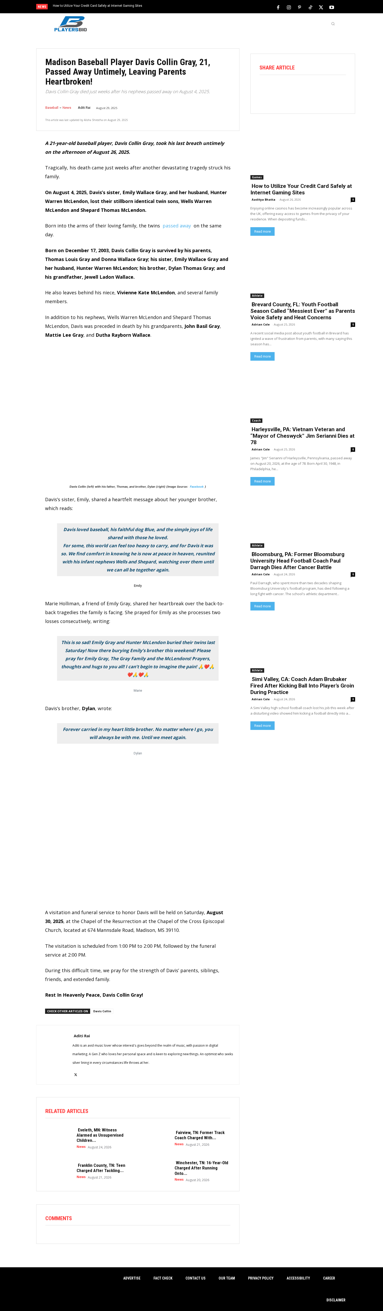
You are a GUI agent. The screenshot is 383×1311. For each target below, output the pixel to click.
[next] (209, 7)
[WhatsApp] (309, 89)
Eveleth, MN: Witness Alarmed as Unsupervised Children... (100, 1135)
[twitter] (75, 1072)
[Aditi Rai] (54, 1055)
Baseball (51, 107)
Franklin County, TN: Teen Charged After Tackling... (101, 1168)
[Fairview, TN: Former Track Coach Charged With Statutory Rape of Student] (156, 1138)
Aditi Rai (84, 108)
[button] (333, 24)
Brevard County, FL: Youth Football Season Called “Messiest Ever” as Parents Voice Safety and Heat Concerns (302, 311)
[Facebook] (278, 7)
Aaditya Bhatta (263, 199)
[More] (339, 89)
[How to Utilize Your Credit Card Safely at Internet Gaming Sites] (302, 153)
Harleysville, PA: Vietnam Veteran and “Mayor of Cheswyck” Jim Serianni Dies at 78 (302, 436)
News (67, 107)
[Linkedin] (324, 89)
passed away (177, 225)
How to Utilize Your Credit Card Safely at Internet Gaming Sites (97, 6)
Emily (138, 586)
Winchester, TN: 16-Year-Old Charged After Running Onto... (201, 1168)
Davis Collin (102, 1011)
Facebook (196, 486)
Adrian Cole (261, 324)
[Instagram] (289, 7)
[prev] (200, 7)
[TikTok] (310, 7)
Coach (256, 420)
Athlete (257, 295)
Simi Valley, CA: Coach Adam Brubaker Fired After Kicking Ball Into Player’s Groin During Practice (302, 685)
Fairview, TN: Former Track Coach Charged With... (200, 1135)
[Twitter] (321, 7)
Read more (262, 231)
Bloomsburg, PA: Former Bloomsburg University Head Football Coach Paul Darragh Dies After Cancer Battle (297, 560)
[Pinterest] (299, 7)
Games (257, 177)
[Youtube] (331, 7)
